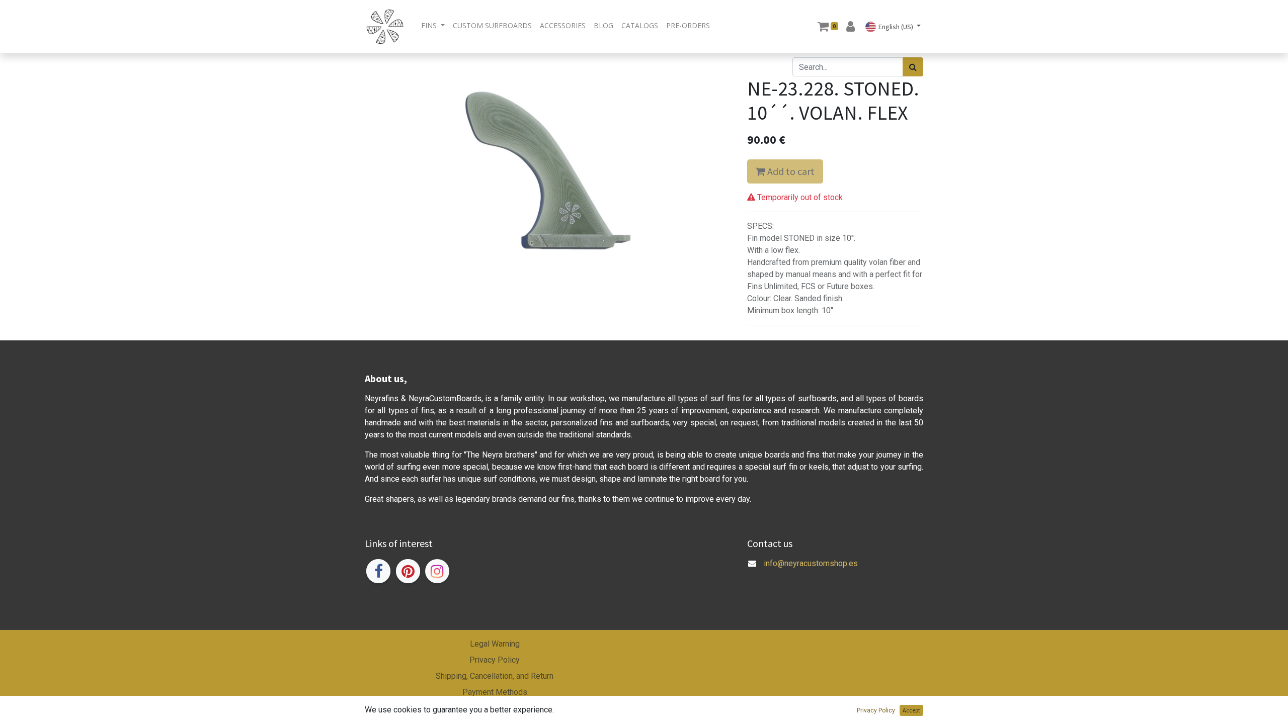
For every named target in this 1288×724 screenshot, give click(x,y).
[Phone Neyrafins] (748, 575)
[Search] (913, 66)
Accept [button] (911, 710)
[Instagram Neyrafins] (437, 571)
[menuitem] (492, 25)
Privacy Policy (494, 660)
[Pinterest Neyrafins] (408, 571)
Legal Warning (495, 644)
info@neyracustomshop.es (811, 563)
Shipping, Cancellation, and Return (494, 676)
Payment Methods (494, 692)
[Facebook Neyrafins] (378, 571)
